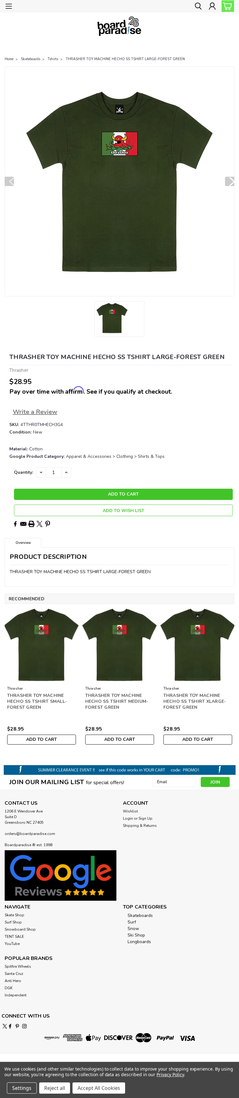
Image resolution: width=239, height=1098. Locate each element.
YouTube (12, 943)
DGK (8, 987)
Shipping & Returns (140, 825)
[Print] (31, 524)
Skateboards (30, 59)
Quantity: (23, 472)
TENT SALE (14, 936)
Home (9, 59)
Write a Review (35, 412)
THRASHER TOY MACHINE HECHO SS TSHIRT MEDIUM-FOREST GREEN (116, 701)
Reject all (54, 1088)
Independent (15, 995)
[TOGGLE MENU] (8, 7)
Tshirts (53, 59)
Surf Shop (13, 922)
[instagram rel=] (24, 1026)
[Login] (212, 6)
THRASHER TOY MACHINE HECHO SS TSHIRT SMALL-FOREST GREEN (37, 701)
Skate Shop (14, 915)
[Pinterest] (48, 524)
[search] (198, 6)
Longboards (139, 942)
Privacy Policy (170, 1074)
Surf (132, 922)
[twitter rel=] (4, 1026)
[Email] (23, 524)
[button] (60, 875)
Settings (21, 1088)
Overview (23, 542)
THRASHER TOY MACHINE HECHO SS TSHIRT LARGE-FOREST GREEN (125, 59)
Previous (9, 181)
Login (128, 818)
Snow (133, 929)
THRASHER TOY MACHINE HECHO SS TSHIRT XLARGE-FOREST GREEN (194, 701)
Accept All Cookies (98, 1088)
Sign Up (145, 818)
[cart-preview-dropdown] (226, 6)
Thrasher (15, 688)
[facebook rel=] (10, 1026)
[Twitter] (39, 524)
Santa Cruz (14, 973)
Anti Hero (13, 980)
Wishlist (130, 811)
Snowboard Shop (20, 929)
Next (229, 181)
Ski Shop (136, 935)
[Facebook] (15, 524)
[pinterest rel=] (17, 1026)
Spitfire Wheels (18, 966)
